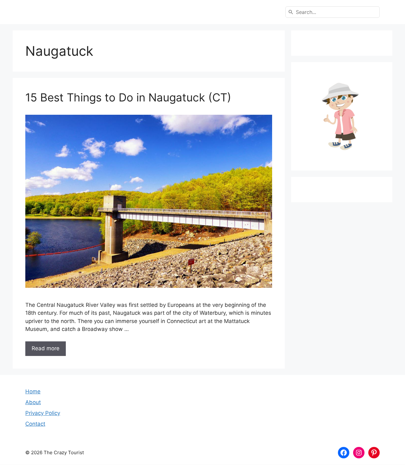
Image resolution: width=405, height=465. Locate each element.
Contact (35, 424)
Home (32, 391)
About (33, 402)
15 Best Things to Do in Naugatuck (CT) (128, 97)
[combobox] (332, 12)
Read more (45, 348)
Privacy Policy (42, 413)
